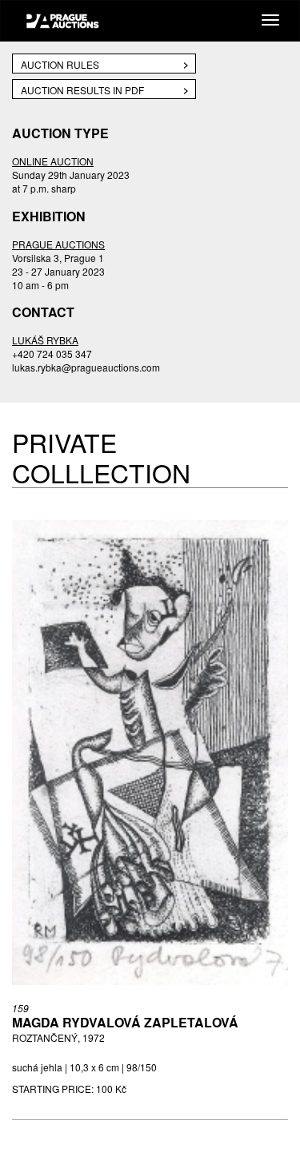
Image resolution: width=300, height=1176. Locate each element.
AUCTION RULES (60, 64)
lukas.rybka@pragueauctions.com (86, 367)
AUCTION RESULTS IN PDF (82, 90)
